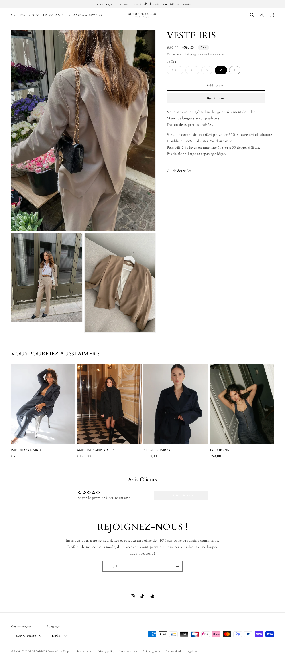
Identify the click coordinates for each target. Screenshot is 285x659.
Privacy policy (106, 651)
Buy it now (216, 98)
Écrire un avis (180, 495)
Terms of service (129, 651)
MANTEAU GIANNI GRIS (95, 450)
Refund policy (84, 651)
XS (194, 71)
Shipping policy (152, 651)
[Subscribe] (177, 566)
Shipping (190, 54)
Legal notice (194, 651)
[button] (24, 15)
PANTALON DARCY (26, 450)
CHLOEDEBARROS (34, 651)
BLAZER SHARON (156, 450)
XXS (177, 71)
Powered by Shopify (60, 651)
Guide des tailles (179, 170)
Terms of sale (174, 651)
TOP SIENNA (219, 450)
